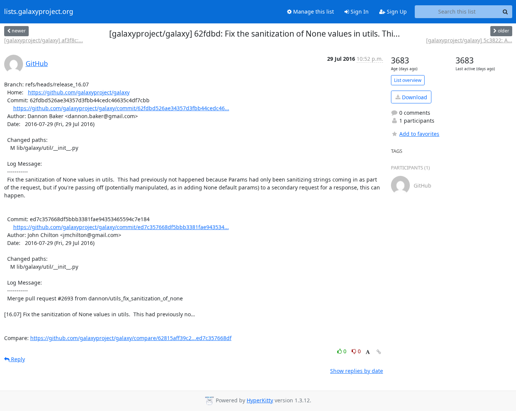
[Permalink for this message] (379, 352)
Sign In (359, 11)
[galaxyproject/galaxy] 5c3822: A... (469, 40)
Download (413, 97)
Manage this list (313, 11)
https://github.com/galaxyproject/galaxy (79, 92)
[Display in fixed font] (368, 352)
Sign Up (396, 11)
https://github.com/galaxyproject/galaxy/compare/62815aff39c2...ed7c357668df (131, 338)
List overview (408, 80)
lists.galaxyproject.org (38, 11)
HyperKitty (260, 400)
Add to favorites (419, 133)
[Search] (505, 11)
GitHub (37, 63)
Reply (17, 359)
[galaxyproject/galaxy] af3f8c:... (43, 40)
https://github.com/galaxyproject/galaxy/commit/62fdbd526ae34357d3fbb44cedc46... (121, 108)
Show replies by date (356, 370)
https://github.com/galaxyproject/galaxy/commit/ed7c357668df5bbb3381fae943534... (121, 227)
